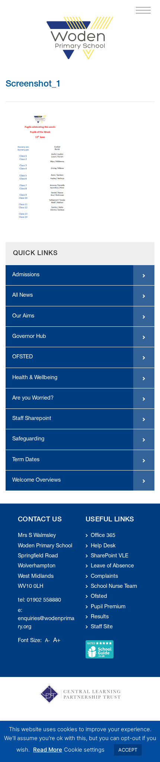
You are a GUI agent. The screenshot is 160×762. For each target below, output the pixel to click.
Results (100, 617)
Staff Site (102, 627)
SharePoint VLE (109, 556)
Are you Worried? (33, 398)
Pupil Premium (108, 607)
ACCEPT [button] (127, 750)
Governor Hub (29, 336)
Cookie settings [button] (84, 749)
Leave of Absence (112, 566)
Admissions (25, 275)
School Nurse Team (114, 586)
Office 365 (103, 535)
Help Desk (103, 546)
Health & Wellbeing (34, 378)
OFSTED (22, 357)
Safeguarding (28, 439)
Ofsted (99, 596)
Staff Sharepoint (31, 418)
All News (22, 295)
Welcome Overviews (36, 480)
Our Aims (23, 316)
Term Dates (25, 460)
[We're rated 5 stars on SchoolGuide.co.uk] (99, 649)
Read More (47, 749)
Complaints (104, 576)
